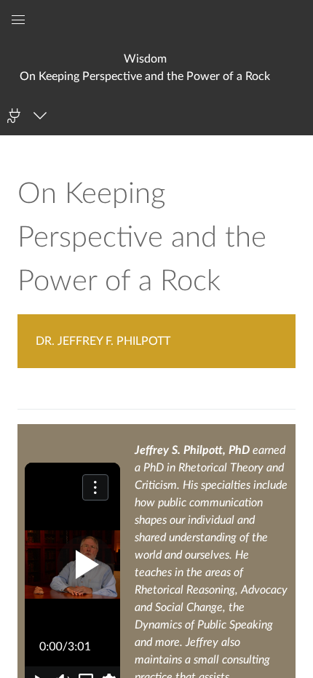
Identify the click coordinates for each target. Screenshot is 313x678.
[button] (145, 67)
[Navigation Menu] (43, 115)
